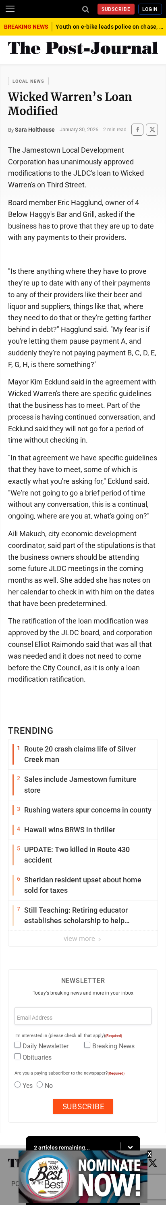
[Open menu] (10, 9)
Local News (28, 81)
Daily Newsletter (45, 1046)
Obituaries (37, 1057)
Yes (28, 1086)
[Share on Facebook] (137, 129)
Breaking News (113, 1046)
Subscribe (116, 9)
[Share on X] (152, 129)
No (49, 1086)
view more (80, 938)
